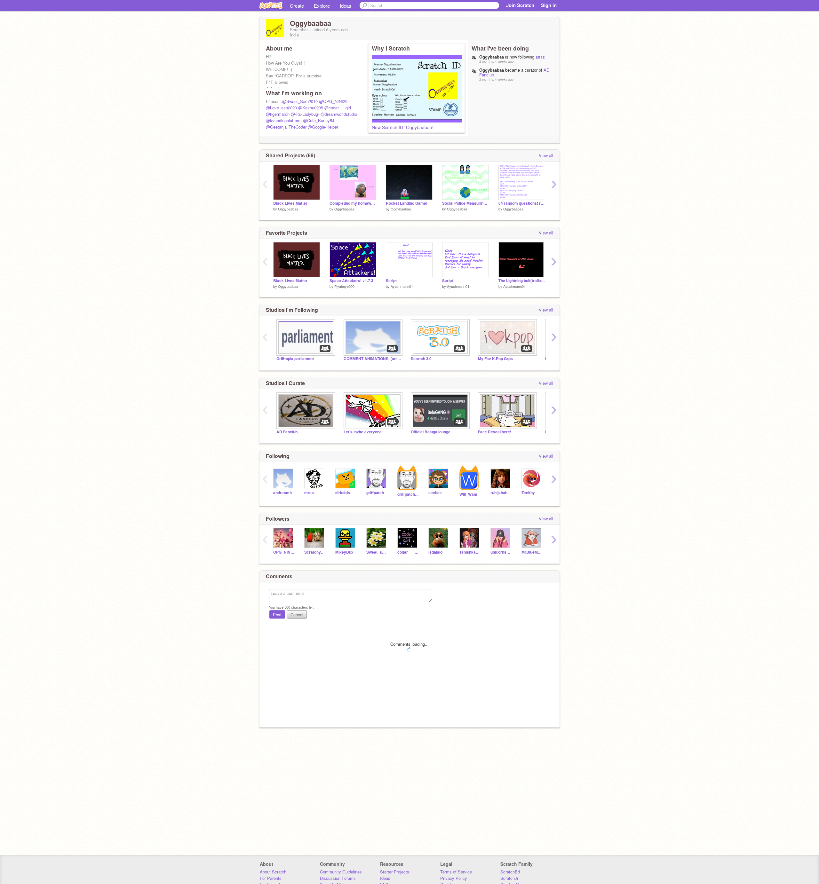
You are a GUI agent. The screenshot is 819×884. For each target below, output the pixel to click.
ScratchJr (509, 878)
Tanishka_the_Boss (470, 552)
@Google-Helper (323, 127)
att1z (540, 57)
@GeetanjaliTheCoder (286, 127)
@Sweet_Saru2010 (300, 101)
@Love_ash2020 (281, 108)
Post (277, 615)
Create (297, 5)
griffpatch (375, 492)
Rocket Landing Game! (406, 203)
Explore (322, 5)
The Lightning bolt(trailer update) (521, 280)
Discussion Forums (338, 878)
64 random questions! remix (521, 203)
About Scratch (273, 872)
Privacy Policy (453, 878)
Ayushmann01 (402, 286)
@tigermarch (278, 114)
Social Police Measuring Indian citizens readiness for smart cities (465, 203)
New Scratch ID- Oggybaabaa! (402, 127)
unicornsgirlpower (501, 552)
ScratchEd (510, 872)
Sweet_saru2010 (377, 552)
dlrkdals (342, 492)
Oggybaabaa (288, 208)
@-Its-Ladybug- (305, 114)
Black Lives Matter (290, 203)
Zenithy (528, 492)
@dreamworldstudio (339, 114)
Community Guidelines (341, 872)
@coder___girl (337, 108)
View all (546, 155)
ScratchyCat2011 (315, 552)
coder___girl (408, 552)
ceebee (435, 492)
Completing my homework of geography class (353, 203)
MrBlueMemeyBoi (532, 552)
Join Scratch (520, 5)
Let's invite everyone (363, 432)
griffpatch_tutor (408, 494)
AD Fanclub (287, 432)
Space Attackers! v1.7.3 (351, 280)
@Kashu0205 (310, 108)
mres (309, 492)
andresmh (282, 492)
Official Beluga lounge (430, 432)
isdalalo (435, 552)
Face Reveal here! (494, 432)
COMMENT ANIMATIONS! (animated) (372, 358)
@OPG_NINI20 (333, 101)
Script (391, 280)
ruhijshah (498, 492)
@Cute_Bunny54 (318, 120)
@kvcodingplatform (284, 120)
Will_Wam (468, 494)
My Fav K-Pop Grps (495, 358)
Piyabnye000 (344, 286)
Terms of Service (456, 872)
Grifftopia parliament (295, 358)
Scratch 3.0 (421, 358)
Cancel (296, 615)
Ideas (345, 5)
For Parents (271, 878)
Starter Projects (394, 872)
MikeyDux (344, 552)
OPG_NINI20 (284, 552)
